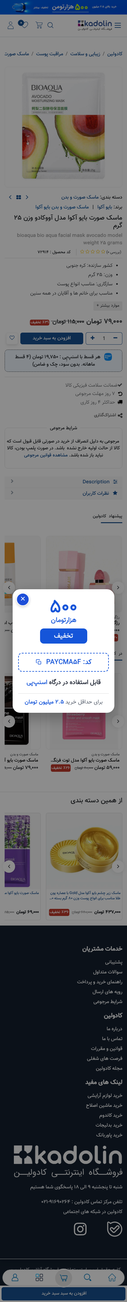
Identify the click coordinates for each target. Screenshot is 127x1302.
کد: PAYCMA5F (68, 662)
